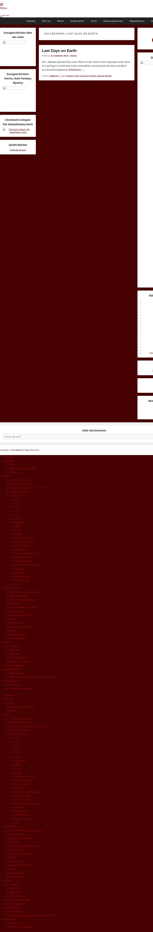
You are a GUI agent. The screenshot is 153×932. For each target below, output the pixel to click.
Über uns (46, 21)
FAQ (11, 464)
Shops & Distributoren (20, 627)
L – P (16, 507)
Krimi (76, 76)
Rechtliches (10, 681)
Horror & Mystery (22, 542)
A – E (16, 499)
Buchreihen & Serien (20, 484)
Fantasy (69, 76)
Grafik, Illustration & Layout (23, 607)
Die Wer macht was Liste (22, 468)
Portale (13, 619)
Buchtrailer (14, 603)
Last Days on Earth (59, 50)
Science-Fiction (21, 576)
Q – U (16, 511)
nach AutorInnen (17, 495)
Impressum (15, 684)
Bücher (60, 21)
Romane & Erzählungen (26, 565)
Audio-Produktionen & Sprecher (26, 592)
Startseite (30, 21)
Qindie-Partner (77, 21)
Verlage (13, 630)
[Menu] (1, 4)
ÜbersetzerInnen (18, 634)
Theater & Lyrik (21, 580)
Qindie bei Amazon (18, 150)
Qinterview (14, 654)
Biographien (19, 522)
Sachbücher (19, 572)
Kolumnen (14, 646)
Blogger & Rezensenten (21, 599)
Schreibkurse (16, 623)
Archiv (94, 21)
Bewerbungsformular (113, 21)
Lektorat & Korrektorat (20, 615)
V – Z (16, 515)
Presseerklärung (17, 657)
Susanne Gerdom (104, 76)
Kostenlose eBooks (19, 491)
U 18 (16, 584)
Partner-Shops (16, 638)
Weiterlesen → (76, 69)
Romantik (18, 569)
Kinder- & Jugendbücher (26, 553)
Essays (17, 530)
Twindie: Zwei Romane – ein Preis (27, 488)
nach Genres (16, 518)
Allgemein (54, 76)
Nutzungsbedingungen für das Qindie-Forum (32, 677)
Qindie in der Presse (20, 661)
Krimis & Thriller (21, 557)
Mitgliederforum (137, 21)
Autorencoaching (18, 596)
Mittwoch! (14, 650)
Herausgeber (16, 611)
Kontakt (13, 472)
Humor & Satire (21, 546)
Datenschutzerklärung (20, 688)
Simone (73, 56)
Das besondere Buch (20, 480)
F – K (16, 503)
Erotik (16, 526)
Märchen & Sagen (23, 561)
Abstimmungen (17, 673)
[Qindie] (76, 16)
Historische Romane (24, 538)
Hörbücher (19, 549)
